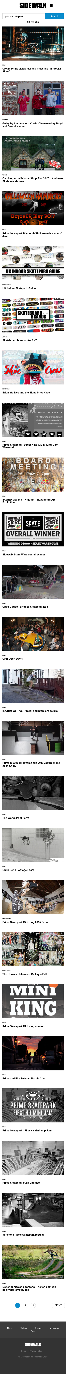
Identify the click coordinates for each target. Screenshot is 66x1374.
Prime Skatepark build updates (33, 1164)
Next (58, 1305)
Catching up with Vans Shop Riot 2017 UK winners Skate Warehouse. (33, 161)
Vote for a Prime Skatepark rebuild (33, 1216)
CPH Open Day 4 (33, 640)
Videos (24, 1328)
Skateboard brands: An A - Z (33, 322)
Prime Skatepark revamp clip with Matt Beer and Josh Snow (33, 746)
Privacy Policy (35, 1350)
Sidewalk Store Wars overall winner (33, 536)
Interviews (54, 1328)
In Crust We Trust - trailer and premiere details (33, 692)
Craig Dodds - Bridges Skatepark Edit (33, 588)
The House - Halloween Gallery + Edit (33, 955)
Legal (23, 1350)
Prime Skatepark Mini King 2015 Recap (33, 903)
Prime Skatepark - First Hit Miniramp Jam (33, 1112)
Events (38, 1328)
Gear (33, 1331)
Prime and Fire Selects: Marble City (33, 1060)
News (9, 1328)
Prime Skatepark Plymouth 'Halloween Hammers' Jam (33, 216)
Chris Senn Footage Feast (33, 851)
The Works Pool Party (33, 799)
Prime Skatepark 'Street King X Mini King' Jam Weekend (33, 428)
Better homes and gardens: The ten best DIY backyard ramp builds (33, 1270)
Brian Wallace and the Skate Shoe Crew (33, 374)
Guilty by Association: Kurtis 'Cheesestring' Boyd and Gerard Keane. (33, 106)
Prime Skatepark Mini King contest (33, 1008)
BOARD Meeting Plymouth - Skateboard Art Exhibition (33, 483)
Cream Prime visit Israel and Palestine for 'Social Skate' (33, 51)
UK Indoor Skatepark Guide (33, 270)
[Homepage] (33, 1343)
